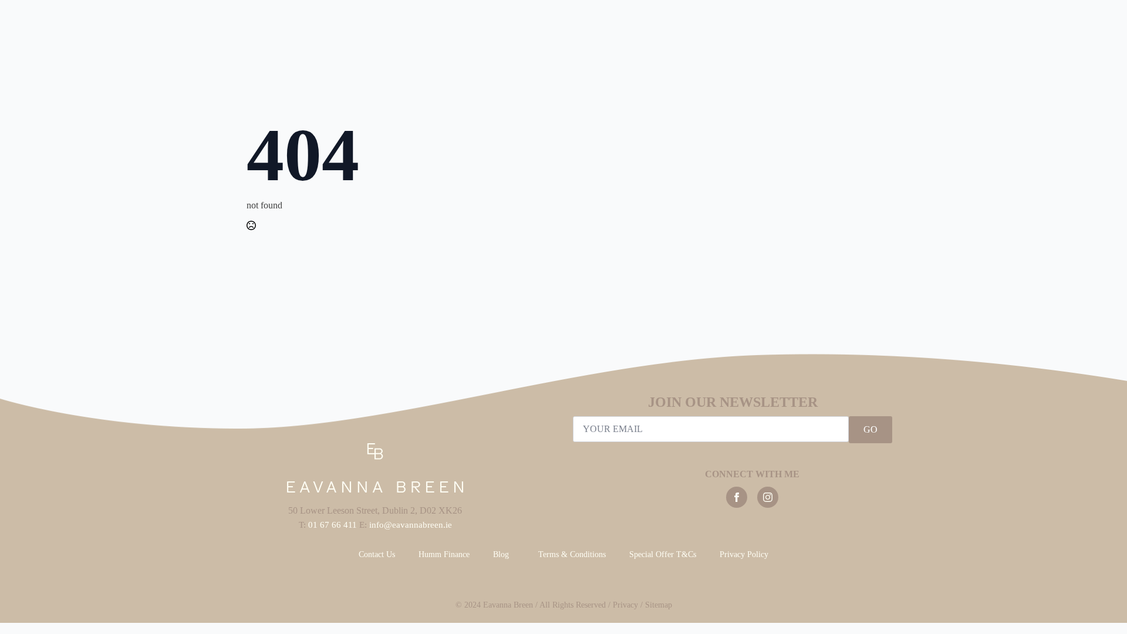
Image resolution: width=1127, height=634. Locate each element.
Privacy (625, 605)
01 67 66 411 (332, 525)
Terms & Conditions (572, 554)
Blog (501, 554)
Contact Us (377, 554)
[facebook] (736, 497)
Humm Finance (444, 554)
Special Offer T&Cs (662, 554)
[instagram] (767, 497)
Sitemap (658, 605)
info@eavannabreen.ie (410, 525)
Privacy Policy (744, 554)
